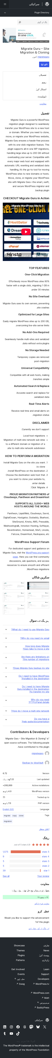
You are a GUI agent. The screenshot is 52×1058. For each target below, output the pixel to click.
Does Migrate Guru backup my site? (31, 668)
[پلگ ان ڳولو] (20, 22)
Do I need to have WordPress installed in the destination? (34, 677)
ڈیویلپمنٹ (42, 96)
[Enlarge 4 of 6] (21, 585)
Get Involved (18, 969)
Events (21, 974)
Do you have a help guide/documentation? (35, 720)
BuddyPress (41, 1007)
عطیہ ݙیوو (19, 979)
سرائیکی (39, 1020)
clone (21, 816)
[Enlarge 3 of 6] (45, 605)
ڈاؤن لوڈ (44, 64)
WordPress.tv (41, 984)
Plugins (21, 955)
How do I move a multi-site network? (30, 711)
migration (8, 821)
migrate (7, 816)
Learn (46, 969)
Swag (20, 984)
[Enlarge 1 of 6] (45, 585)
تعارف (46, 945)
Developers (43, 979)
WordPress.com (39, 993)
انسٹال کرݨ (41, 89)
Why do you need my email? (34, 638)
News (46, 950)
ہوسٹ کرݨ (44, 955)
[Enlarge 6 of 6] (21, 608)
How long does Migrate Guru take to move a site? (36, 647)
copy (14, 816)
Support (45, 974)
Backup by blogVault (32, 762)
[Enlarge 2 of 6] (45, 595)
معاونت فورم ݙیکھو (42, 903)
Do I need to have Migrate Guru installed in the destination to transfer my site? (33, 689)
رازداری (45, 960)
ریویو (44, 82)
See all (6, 876)
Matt (45, 997)
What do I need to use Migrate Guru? (30, 629)
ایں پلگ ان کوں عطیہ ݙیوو (39, 928)
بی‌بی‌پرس (43, 1002)
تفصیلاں (42, 75)
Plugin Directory (42, 12)
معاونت (43, 103)
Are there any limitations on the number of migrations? (35, 658)
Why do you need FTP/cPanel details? (39, 701)
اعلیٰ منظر (44, 829)
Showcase (19, 945)
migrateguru (43, 56)
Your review (43, 876)
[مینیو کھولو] (4, 4)
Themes (21, 950)
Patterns (20, 960)
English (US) (8, 809)
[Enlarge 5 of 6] (21, 595)
